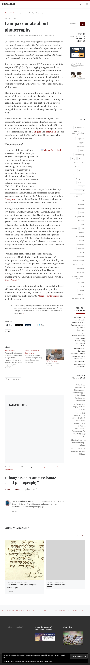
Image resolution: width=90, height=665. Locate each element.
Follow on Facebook (15, 627)
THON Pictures (51, 361)
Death (81, 187)
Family (81, 204)
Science (80, 268)
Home (7, 13)
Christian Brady (12, 35)
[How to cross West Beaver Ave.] (35, 356)
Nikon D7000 (11, 280)
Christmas (79, 167)
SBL (82, 264)
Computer (79, 179)
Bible (82, 151)
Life (82, 228)
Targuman (51, 132)
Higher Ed (79, 216)
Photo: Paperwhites (56, 584)
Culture (81, 183)
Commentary (78, 175)
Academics (79, 127)
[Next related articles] (82, 534)
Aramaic (80, 147)
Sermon (80, 273)
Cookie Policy (48, 661)
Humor (81, 220)
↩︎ (23, 313)
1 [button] (18, 279)
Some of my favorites (49, 296)
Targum (80, 282)
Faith (81, 200)
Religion (80, 256)
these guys (10, 199)
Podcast (80, 244)
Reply (15, 511)
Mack (81, 232)
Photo (12, 13)
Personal (80, 236)
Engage (37, 132)
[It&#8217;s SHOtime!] (15, 358)
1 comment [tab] (12, 489)
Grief (82, 212)
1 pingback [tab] (30, 489)
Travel (81, 290)
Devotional (79, 191)
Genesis (80, 208)
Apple (81, 143)
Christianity (79, 163)
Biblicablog (79, 155)
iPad (82, 224)
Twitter (81, 294)
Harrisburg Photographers (22, 501)
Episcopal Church (77, 195)
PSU (82, 252)
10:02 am (60, 501)
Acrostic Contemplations (77, 133)
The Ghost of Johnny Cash (79, 433)
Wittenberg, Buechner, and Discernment (80, 397)
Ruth (75, 264)
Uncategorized (77, 298)
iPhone (74, 228)
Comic (81, 171)
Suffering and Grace (77, 277)
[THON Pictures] (55, 354)
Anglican (80, 139)
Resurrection (78, 260)
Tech (82, 286)
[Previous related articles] (77, 534)
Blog (73, 159)
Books (81, 159)
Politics (81, 248)
